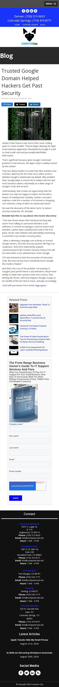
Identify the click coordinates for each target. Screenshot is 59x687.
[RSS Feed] (36, 10)
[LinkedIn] (32, 10)
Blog (42, 24)
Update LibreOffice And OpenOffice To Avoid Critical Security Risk (32, 318)
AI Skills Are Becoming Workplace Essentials (29, 652)
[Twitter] (27, 10)
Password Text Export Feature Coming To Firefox (33, 327)
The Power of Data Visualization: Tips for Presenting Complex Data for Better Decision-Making (35, 339)
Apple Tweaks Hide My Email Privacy (29, 639)
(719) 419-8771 (33, 557)
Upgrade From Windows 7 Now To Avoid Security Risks (35, 305)
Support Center (30, 24)
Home (17, 24)
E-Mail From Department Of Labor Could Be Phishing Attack (34, 348)
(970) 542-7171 (33, 577)
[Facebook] (23, 10)
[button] (51, 3)
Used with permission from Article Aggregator (24, 285)
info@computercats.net (33, 538)
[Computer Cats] (29, 36)
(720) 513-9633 (33, 535)
